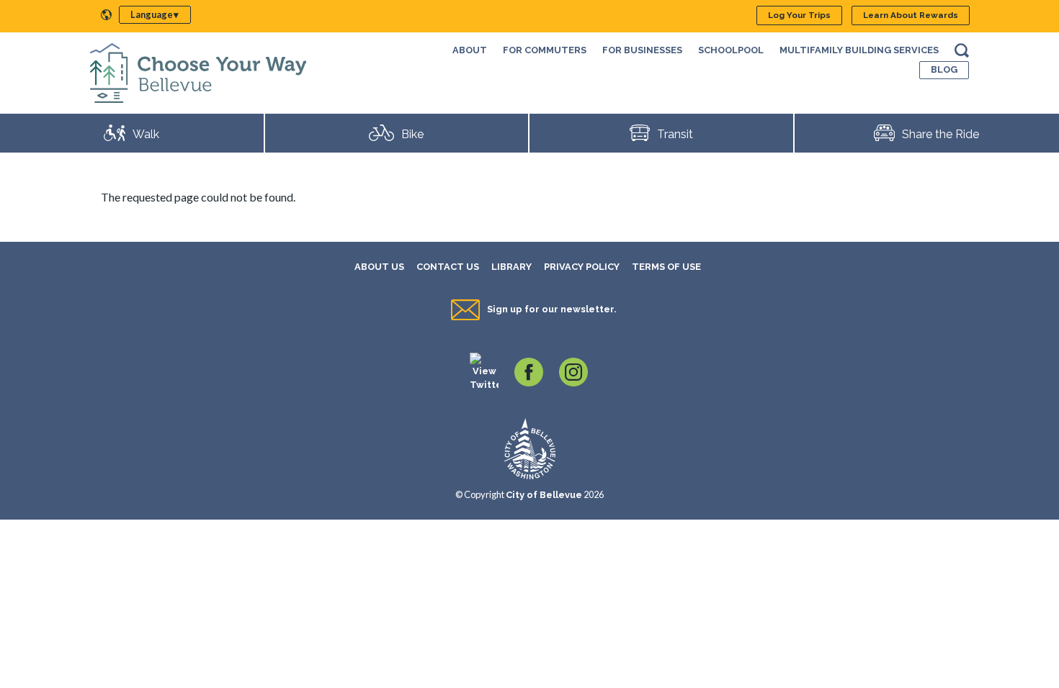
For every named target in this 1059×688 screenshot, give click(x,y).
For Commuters (544, 50)
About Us (379, 266)
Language (151, 14)
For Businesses (642, 50)
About (469, 50)
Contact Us (447, 266)
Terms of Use (666, 266)
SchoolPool (731, 50)
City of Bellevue (544, 494)
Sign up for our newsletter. (551, 309)
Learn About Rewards (910, 15)
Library (511, 266)
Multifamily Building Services (859, 50)
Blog (944, 69)
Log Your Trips (799, 15)
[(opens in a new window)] (484, 371)
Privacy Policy (582, 266)
